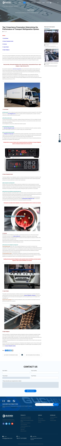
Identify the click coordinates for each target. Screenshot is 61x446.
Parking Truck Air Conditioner (25, 422)
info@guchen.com (7, 438)
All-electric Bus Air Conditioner (26, 417)
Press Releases (10, 6)
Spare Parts (22, 429)
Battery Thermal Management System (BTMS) (27, 421)
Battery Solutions (23, 431)
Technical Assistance (41, 420)
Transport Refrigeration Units (25, 426)
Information (52, 418)
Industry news (15, 6)
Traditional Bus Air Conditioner (26, 418)
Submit (56, 404)
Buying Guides (40, 418)
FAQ (39, 417)
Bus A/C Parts (23, 427)
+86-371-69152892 (21, 438)
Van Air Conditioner (24, 424)
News (7, 6)
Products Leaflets (53, 420)
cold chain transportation (17, 68)
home (5, 6)
